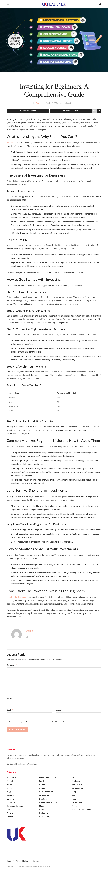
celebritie (11, 799)
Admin (39, 103)
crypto (10, 813)
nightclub (43, 813)
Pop (73, 777)
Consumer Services (15, 806)
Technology (77, 802)
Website (59, 710)
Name (10, 698)
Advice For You (13, 777)
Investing (11, 142)
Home (9, 861)
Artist (9, 784)
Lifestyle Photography (48, 802)
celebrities (11, 802)
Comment (12, 665)
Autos (9, 788)
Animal (10, 781)
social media (66, 103)
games (42, 784)
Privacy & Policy (22, 861)
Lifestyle (43, 799)
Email (10, 710)
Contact (35, 861)
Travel (74, 806)
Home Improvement (48, 792)
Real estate (77, 784)
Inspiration (44, 795)
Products (76, 781)
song (74, 792)
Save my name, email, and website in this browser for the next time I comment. (43, 722)
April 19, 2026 (52, 103)
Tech (74, 799)
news (41, 809)
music (41, 806)
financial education (47, 777)
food (41, 781)
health (42, 788)
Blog (9, 792)
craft (9, 809)
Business (10, 795)
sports (74, 795)
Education (11, 816)
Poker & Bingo (45, 816)
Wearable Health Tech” (82, 809)
